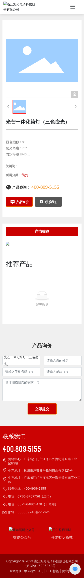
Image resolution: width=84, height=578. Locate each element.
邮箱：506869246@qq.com (29, 512)
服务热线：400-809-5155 (27, 488)
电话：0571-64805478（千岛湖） (33, 504)
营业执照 (68, 571)
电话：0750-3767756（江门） (30, 496)
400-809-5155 (45, 187)
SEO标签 (52, 571)
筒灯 (25, 175)
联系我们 (14, 436)
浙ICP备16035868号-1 (42, 566)
